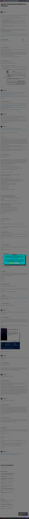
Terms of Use (18, 260)
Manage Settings (17, 263)
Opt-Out (20, 261)
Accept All (11, 263)
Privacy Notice (13, 260)
